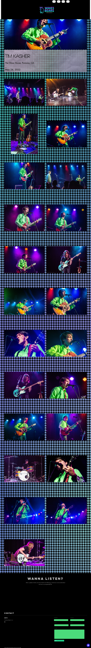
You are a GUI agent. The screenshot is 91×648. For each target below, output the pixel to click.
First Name (55, 617)
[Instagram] (4, 621)
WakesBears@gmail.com (8, 620)
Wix (20, 647)
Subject (71, 622)
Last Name (71, 617)
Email (55, 622)
